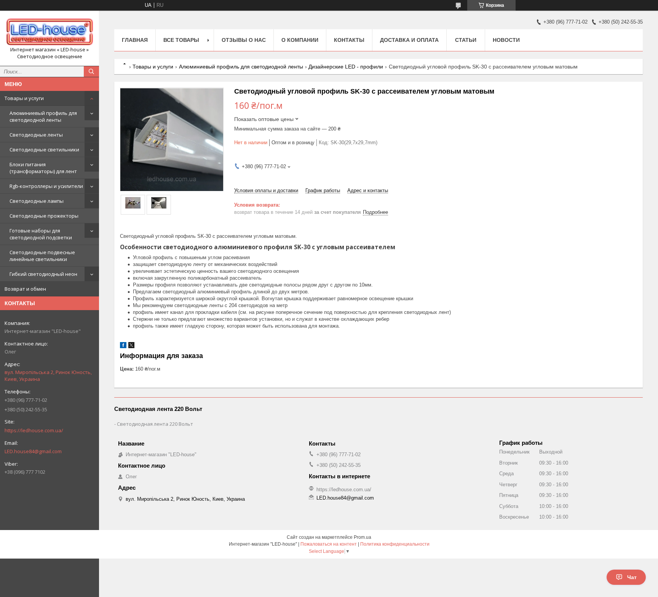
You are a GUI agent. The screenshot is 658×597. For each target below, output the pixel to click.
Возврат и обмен (25, 288)
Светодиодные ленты (36, 134)
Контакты (349, 40)
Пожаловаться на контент (328, 544)
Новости (506, 40)
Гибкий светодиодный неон (43, 274)
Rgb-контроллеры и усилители (46, 186)
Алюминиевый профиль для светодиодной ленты (43, 116)
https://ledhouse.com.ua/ (34, 430)
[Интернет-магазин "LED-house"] (49, 31)
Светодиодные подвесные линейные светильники (42, 256)
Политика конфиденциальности (395, 544)
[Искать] (91, 71)
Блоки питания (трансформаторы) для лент (43, 168)
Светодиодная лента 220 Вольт (155, 423)
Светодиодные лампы (37, 200)
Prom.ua (362, 537)
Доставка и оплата (409, 40)
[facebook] (123, 346)
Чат (632, 577)
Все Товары (181, 40)
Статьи (465, 40)
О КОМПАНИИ (299, 40)
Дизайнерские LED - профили (345, 67)
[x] (131, 346)
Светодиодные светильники (44, 149)
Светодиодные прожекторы (44, 215)
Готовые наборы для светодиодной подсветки (41, 234)
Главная (135, 40)
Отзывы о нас (244, 40)
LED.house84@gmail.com (33, 451)
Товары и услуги (24, 98)
